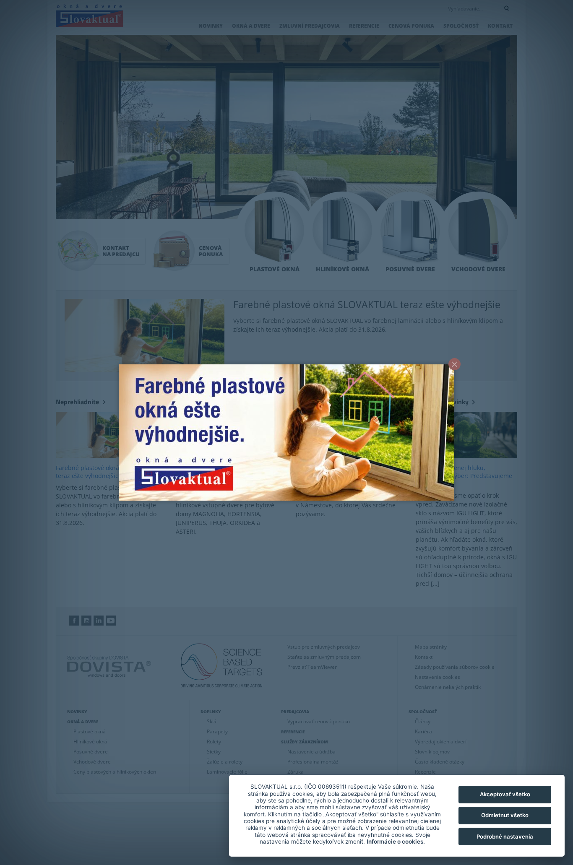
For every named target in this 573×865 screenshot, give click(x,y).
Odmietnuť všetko (505, 815)
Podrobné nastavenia (505, 836)
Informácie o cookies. (396, 841)
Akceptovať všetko (505, 794)
